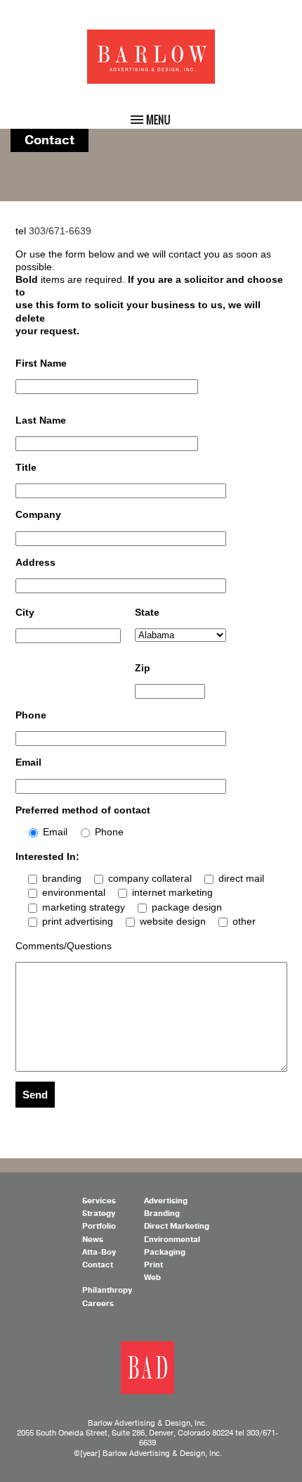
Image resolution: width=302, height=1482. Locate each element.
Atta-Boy (99, 1252)
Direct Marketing (176, 1226)
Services (99, 1201)
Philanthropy (107, 1290)
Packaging (164, 1252)
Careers (98, 1303)
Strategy (98, 1213)
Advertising (166, 1201)
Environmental (172, 1239)
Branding (162, 1213)
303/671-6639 (60, 230)
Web (152, 1277)
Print (153, 1265)
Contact (97, 1265)
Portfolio (99, 1226)
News (92, 1239)
